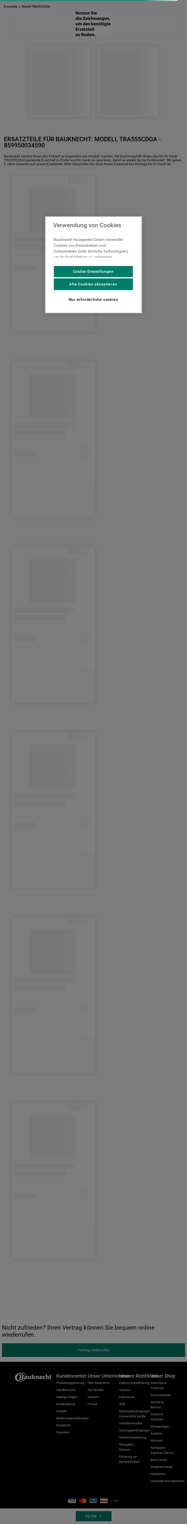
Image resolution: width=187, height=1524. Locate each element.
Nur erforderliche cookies (93, 299)
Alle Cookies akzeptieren (93, 284)
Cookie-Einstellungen (93, 271)
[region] (93, 264)
